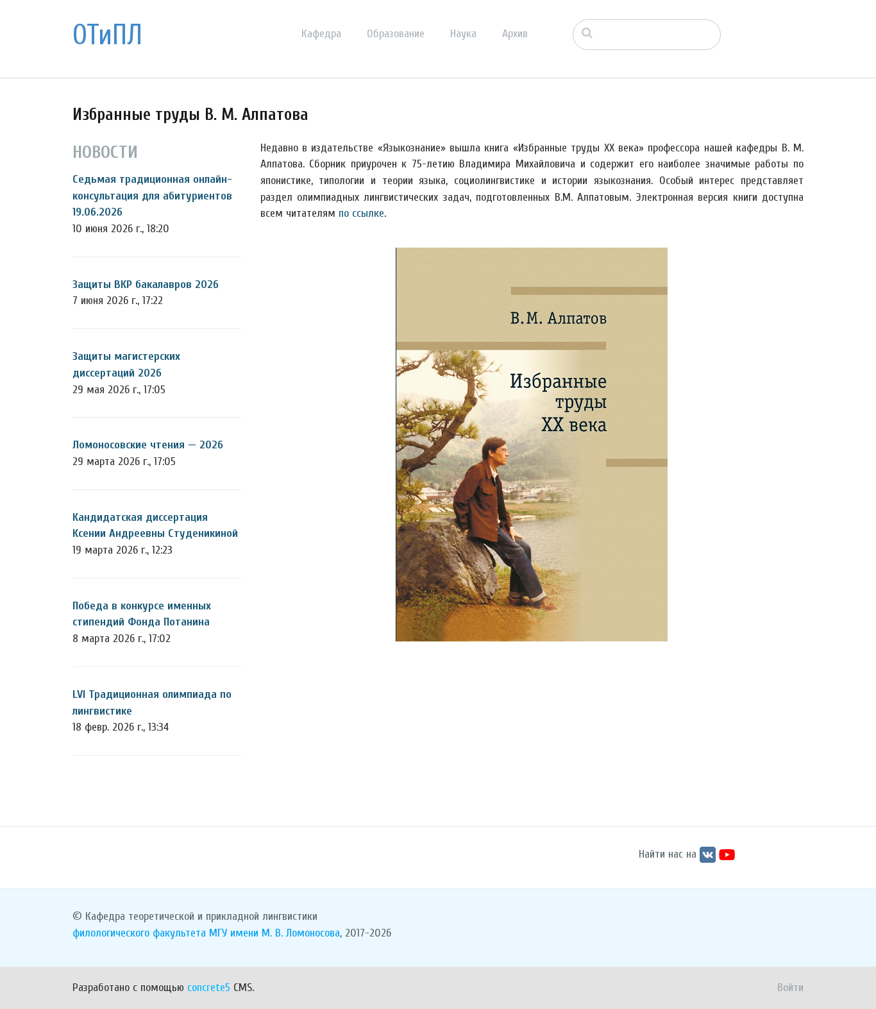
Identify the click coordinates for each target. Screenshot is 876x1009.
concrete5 (208, 987)
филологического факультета (139, 933)
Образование (396, 33)
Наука (463, 33)
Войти (790, 987)
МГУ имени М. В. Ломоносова (274, 933)
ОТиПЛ (107, 35)
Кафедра (321, 33)
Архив (515, 33)
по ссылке (361, 213)
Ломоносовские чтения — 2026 (147, 445)
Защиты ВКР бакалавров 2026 (145, 284)
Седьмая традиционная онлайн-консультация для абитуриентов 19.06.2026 (152, 196)
